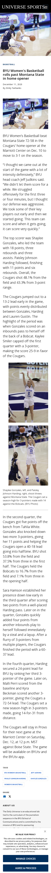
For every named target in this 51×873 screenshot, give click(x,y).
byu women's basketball (15, 773)
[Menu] (45, 7)
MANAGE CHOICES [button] (26, 858)
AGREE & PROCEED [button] (25, 868)
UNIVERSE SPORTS (23, 7)
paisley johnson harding (15, 778)
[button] (45, 831)
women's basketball (13, 784)
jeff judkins (36, 773)
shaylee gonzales (38, 778)
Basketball (9, 64)
